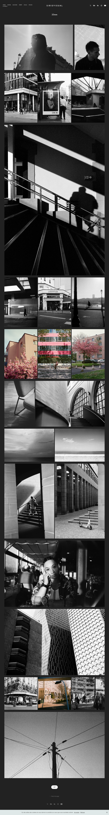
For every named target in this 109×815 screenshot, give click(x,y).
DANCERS (15, 5)
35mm (25, 5)
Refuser (82, 812)
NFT (54, 787)
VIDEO (4, 5)
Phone (30, 5)
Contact (5, 6)
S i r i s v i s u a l (54, 5)
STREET (20, 5)
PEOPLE (9, 5)
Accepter (76, 812)
